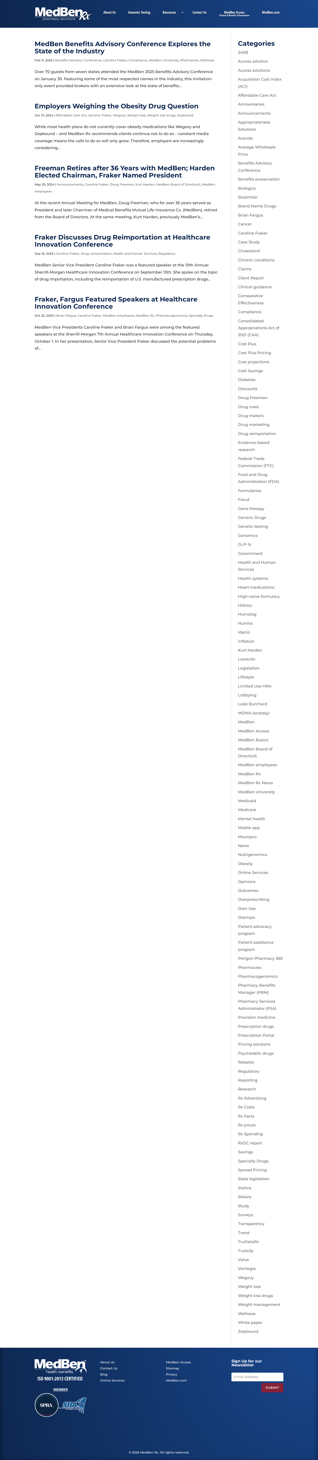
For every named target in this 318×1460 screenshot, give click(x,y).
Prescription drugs (256, 1026)
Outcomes (248, 890)
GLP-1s (244, 544)
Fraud (243, 499)
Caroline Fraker (115, 60)
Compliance (137, 60)
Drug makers (251, 415)
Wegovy (119, 115)
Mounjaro (247, 836)
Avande (245, 138)
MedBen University (164, 60)
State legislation (253, 1178)
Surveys (245, 1214)
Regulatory (166, 254)
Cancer (245, 224)
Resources (169, 13)
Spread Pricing (252, 1170)
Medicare (247, 809)
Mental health (251, 818)
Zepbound (185, 115)
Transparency (251, 1223)
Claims (244, 269)
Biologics (247, 188)
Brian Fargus (66, 316)
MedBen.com (270, 13)
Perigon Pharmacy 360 (260, 958)
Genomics (248, 535)
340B (243, 52)
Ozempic (246, 917)
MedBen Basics (253, 740)
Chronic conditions (256, 260)
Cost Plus (247, 344)
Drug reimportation (96, 254)
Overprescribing (253, 899)
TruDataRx (248, 1241)
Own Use (247, 908)
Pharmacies (189, 60)
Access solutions (254, 70)
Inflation (246, 641)
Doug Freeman (122, 184)
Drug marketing (254, 424)
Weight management (259, 1304)
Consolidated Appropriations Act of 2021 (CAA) (258, 328)
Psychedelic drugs (256, 1053)
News (243, 845)
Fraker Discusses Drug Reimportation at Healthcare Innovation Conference (122, 240)
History (245, 605)
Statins (244, 1188)
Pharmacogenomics (171, 316)
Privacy (171, 1374)
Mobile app (249, 827)
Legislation (248, 668)
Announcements (70, 184)
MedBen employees (119, 316)
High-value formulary (259, 596)
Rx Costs (246, 1107)
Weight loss (136, 115)
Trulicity (245, 1250)
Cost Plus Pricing (254, 352)
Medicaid (247, 800)
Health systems (253, 578)
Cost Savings (250, 370)
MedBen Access (234, 13)
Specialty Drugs (201, 316)
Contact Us (200, 13)
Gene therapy (251, 508)
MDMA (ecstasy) (254, 713)
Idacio (244, 632)
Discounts (247, 388)
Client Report (251, 278)
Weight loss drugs (161, 115)
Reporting (247, 1080)
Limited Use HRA (254, 686)
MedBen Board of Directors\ (178, 184)
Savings (245, 1152)
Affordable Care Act (71, 115)
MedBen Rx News (255, 783)
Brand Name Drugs (257, 206)
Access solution (253, 61)
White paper (250, 1322)
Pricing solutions (254, 1044)
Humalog (247, 614)
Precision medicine (256, 1017)
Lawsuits (246, 659)
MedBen (246, 722)
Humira (245, 623)
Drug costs (248, 406)
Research (247, 1089)
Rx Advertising (252, 1098)
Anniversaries (251, 104)
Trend (243, 1232)
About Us (109, 13)
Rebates (246, 1062)
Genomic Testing (139, 13)
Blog (104, 1374)
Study (243, 1206)
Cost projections (253, 362)
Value (243, 1259)
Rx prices (247, 1125)
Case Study (249, 242)
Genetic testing (253, 526)
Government (250, 553)
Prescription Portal (256, 1035)
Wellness (207, 60)
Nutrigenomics (252, 854)
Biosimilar (248, 197)
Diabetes (246, 379)
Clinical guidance (255, 287)
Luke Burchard (252, 704)
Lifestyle (246, 677)
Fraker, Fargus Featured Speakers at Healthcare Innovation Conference (116, 302)
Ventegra (247, 1268)
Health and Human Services (135, 254)
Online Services (253, 872)
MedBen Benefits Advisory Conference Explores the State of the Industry (123, 47)
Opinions (246, 881)
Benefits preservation (259, 179)
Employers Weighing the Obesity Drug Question (117, 106)
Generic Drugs (252, 517)
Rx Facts (246, 1116)
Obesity (245, 863)
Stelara (244, 1196)
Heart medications (256, 587)
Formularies (249, 490)
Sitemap (172, 1368)
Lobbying (247, 695)
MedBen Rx (145, 316)
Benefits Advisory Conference (78, 60)
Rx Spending (250, 1134)
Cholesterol (249, 251)
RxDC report (250, 1143)
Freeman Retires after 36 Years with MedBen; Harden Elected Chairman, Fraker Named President (125, 171)
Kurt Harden (145, 184)
